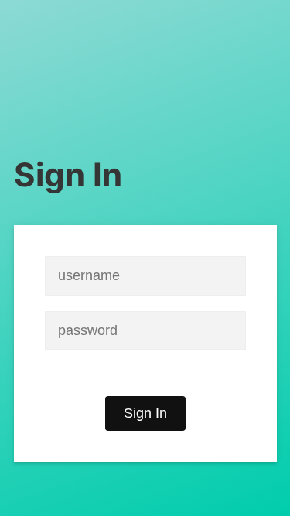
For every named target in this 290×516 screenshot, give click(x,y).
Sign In (145, 413)
